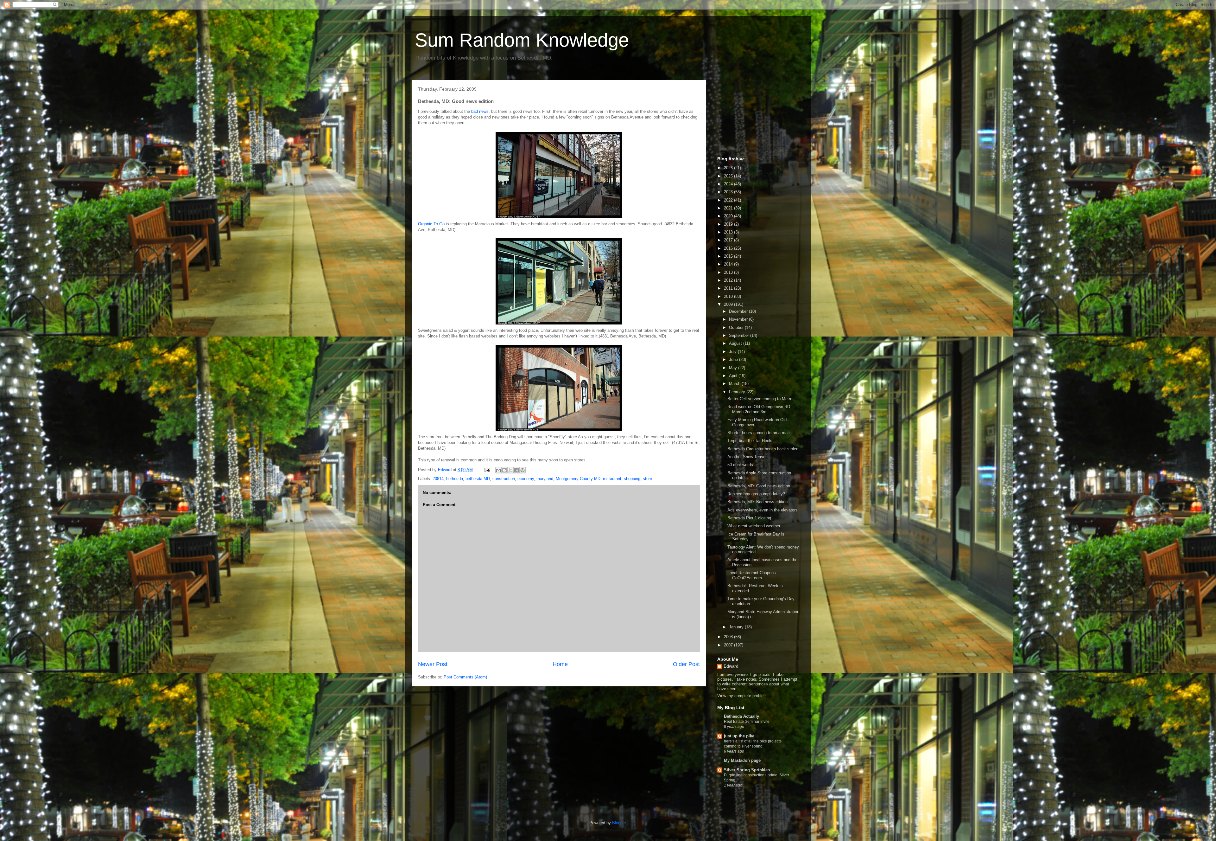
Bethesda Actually (741, 716)
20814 (438, 478)
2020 (729, 216)
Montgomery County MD (578, 478)
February (737, 391)
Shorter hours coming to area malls (759, 432)
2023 (729, 191)
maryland (544, 478)
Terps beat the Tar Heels (749, 440)
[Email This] (498, 470)
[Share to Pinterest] (522, 470)
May (733, 367)
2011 (729, 288)
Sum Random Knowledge (522, 40)
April (733, 375)
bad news (480, 111)
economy (525, 478)
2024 (729, 184)
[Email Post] (486, 469)
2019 (729, 224)
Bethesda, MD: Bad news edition (757, 501)
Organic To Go (431, 223)
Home (560, 664)
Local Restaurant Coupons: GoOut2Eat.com (752, 575)
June (734, 359)
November (739, 319)
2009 (729, 304)
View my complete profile (740, 695)
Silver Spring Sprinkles (747, 769)
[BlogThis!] (504, 470)
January (737, 627)
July (733, 351)
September (739, 335)
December (739, 311)
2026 (729, 167)
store (647, 478)
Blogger (619, 822)
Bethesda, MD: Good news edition (758, 486)
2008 (729, 636)
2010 (729, 296)
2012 (729, 280)
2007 (729, 645)
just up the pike (739, 736)
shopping (632, 478)
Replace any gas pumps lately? (756, 493)
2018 (729, 232)
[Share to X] (510, 470)
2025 (729, 176)
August (736, 343)
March (735, 383)
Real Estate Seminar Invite (747, 721)
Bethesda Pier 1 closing (749, 518)
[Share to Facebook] (516, 470)
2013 (729, 272)
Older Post (686, 664)
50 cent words (740, 464)
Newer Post (432, 664)
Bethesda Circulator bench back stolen (762, 448)
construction (503, 478)
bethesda (454, 478)
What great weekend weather (753, 525)
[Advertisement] (749, 116)
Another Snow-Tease (746, 456)
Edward (731, 666)
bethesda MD (478, 478)
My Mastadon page (742, 760)
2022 (729, 200)
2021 (729, 208)
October (737, 327)
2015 (729, 256)
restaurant (612, 478)
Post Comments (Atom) (465, 677)
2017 (729, 240)
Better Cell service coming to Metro (759, 398)
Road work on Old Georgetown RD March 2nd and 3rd (758, 409)
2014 (729, 264)
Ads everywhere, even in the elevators (762, 510)
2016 (729, 248)
